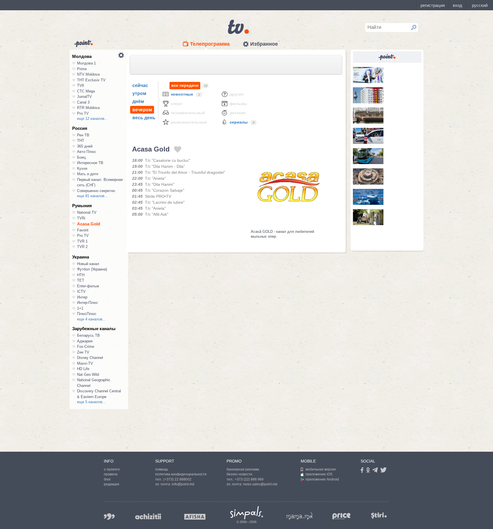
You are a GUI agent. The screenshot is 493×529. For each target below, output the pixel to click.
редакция (111, 484)
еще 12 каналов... (92, 118)
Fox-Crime (85, 346)
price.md (341, 516)
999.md (109, 516)
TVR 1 (82, 241)
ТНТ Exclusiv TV (91, 80)
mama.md (299, 515)
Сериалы (239, 122)
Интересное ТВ (90, 163)
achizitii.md (148, 516)
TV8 (80, 85)
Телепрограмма (210, 44)
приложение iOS (319, 474)
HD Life (83, 369)
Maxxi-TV (85, 363)
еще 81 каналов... (92, 196)
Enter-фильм (88, 286)
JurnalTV (84, 96)
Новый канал (88, 264)
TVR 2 (82, 247)
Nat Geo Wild (88, 374)
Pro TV (83, 113)
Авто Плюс (86, 152)
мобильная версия (321, 469)
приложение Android (322, 479)
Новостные (182, 94)
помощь (161, 469)
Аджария (84, 341)
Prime (82, 69)
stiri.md (379, 515)
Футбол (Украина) (92, 269)
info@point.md (183, 484)
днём (138, 101)
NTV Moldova (88, 74)
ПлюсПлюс (86, 314)
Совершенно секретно (96, 191)
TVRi (81, 218)
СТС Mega (86, 91)
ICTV (81, 291)
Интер (82, 297)
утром (139, 93)
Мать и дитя (87, 174)
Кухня (82, 168)
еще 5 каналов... (91, 402)
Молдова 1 (86, 63)
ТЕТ (80, 280)
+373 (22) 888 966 (249, 479)
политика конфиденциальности (181, 474)
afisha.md (194, 517)
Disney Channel (90, 358)
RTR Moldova (88, 108)
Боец (81, 157)
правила (111, 474)
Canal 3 (83, 102)
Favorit (82, 230)
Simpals (246, 512)
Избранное (264, 44)
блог (107, 479)
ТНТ (80, 140)
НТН (80, 275)
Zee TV (83, 352)
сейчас (140, 85)
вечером (142, 109)
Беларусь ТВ (88, 335)
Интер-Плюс (87, 302)
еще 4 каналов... (91, 319)
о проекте (112, 469)
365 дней (84, 146)
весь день (143, 117)
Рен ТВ (83, 135)
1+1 (80, 308)
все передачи (185, 85)
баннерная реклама (243, 469)
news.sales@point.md (260, 484)
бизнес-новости (239, 474)
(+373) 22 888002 (177, 479)
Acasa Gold (88, 223)
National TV (86, 212)
